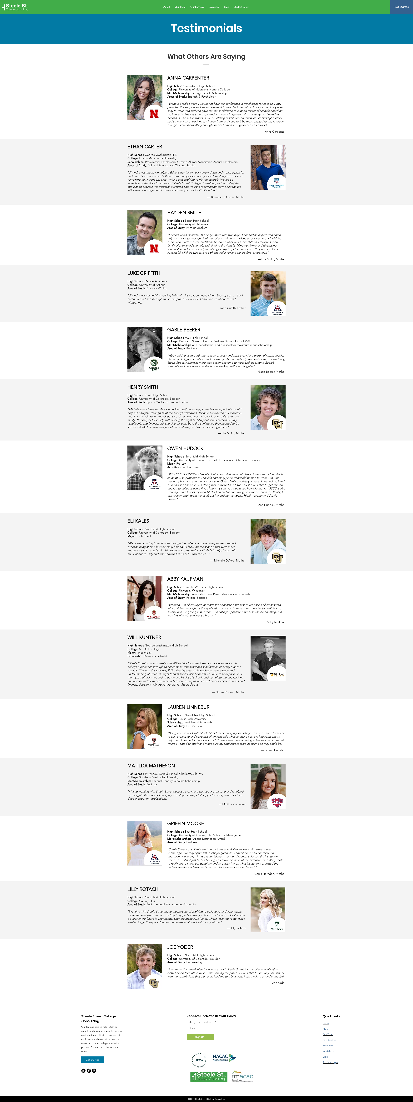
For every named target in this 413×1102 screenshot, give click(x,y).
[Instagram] (94, 1071)
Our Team (328, 1034)
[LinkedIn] (83, 1071)
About (326, 1028)
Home (326, 1023)
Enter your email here (200, 1022)
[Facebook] (89, 1071)
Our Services (329, 1040)
